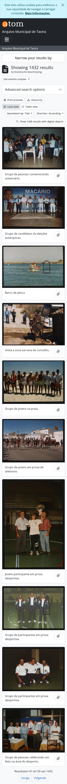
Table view (31, 106)
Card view (13, 106)
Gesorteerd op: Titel (18, 113)
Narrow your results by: (33, 58)
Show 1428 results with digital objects (41, 121)
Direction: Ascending (49, 113)
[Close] (63, 5)
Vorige (25, 778)
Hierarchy (36, 100)
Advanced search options (25, 89)
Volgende (40, 778)
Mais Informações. (37, 13)
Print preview (15, 100)
